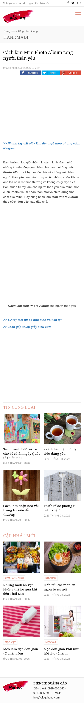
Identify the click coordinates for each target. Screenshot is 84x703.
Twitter (51, 72)
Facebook (30, 72)
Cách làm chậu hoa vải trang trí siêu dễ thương (21, 510)
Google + (70, 72)
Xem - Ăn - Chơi (14, 578)
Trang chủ (9, 31)
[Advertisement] (35, 108)
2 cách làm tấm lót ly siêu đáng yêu (60, 451)
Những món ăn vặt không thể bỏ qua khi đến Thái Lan (20, 589)
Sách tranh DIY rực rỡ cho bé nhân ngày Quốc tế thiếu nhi (21, 453)
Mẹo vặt (10, 642)
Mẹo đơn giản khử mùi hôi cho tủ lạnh (61, 651)
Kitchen (50, 578)
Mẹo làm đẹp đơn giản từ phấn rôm (27, 3)
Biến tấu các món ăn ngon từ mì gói (59, 587)
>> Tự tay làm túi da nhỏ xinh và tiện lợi (32, 319)
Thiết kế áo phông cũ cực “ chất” (60, 508)
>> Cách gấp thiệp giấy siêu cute (27, 327)
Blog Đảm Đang (28, 31)
